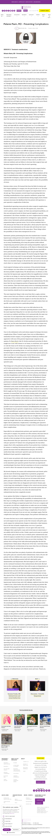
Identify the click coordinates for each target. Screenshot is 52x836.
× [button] (20, 806)
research (6, 766)
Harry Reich (14, 341)
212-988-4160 (36, 823)
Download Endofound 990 (7, 798)
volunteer (16, 773)
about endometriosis (18, 800)
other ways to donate (16, 766)
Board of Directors (25, 765)
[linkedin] (14, 11)
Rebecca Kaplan (30, 729)
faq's (16, 802)
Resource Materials (25, 768)
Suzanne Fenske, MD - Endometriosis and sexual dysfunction (14, 696)
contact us (26, 761)
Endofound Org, (23, 28)
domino (40, 833)
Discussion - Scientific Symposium (37, 695)
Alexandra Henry (5, 729)
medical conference (6, 773)
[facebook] (3, 11)
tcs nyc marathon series (15, 780)
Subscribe (40, 800)
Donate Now (45, 10)
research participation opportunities (16, 770)
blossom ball (29, 801)
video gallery (6, 780)
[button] (11, 832)
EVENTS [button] (38, 14)
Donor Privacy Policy (42, 811)
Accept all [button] (6, 829)
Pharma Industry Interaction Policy (41, 810)
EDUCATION (29, 2)
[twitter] (4, 11)
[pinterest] (12, 11)
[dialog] (11, 820)
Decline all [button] (16, 829)
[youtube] (6, 11)
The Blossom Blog (26, 710)
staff (24, 771)
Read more (12, 813)
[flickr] (10, 11)
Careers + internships (16, 776)
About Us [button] (43, 15)
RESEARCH (15, 2)
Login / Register (32, 10)
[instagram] (8, 11)
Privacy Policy (40, 807)
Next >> (37, 678)
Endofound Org (17, 729)
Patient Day (28, 804)
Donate (39, 803)
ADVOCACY (22, 2)
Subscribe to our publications (40, 796)
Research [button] (24, 14)
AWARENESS (36, 2)
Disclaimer (42, 808)
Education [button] (17, 14)
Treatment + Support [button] (9, 15)
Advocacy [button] (31, 14)
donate (15, 762)
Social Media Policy (42, 812)
